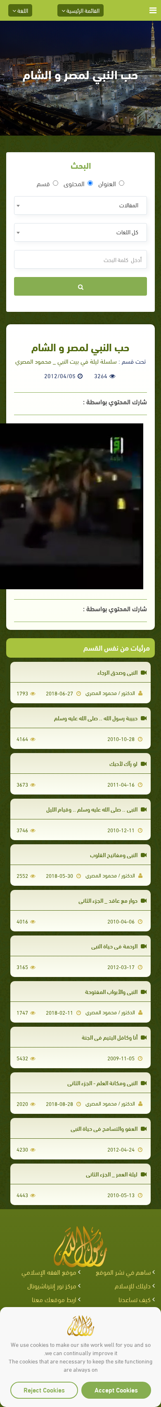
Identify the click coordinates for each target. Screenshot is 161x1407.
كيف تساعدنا (134, 1299)
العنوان (107, 183)
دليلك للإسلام (133, 1285)
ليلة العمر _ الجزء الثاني (112, 1173)
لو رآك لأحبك (124, 763)
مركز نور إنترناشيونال (51, 1285)
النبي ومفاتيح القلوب (114, 854)
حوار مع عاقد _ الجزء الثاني (108, 900)
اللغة (22, 10)
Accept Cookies (116, 1389)
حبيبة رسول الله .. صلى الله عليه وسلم (96, 717)
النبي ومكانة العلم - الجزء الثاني (103, 1082)
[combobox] (80, 205)
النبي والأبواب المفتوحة (112, 991)
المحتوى (74, 183)
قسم (43, 183)
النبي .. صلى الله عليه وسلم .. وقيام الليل (92, 808)
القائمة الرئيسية (82, 10)
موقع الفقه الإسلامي (48, 1271)
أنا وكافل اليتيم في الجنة (110, 1037)
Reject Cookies (44, 1389)
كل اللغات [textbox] (127, 231)
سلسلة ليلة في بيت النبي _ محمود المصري (66, 360)
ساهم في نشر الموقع (123, 1271)
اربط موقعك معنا (54, 1299)
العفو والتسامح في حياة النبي (105, 1128)
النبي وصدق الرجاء (118, 672)
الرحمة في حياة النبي (115, 945)
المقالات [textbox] (128, 204)
